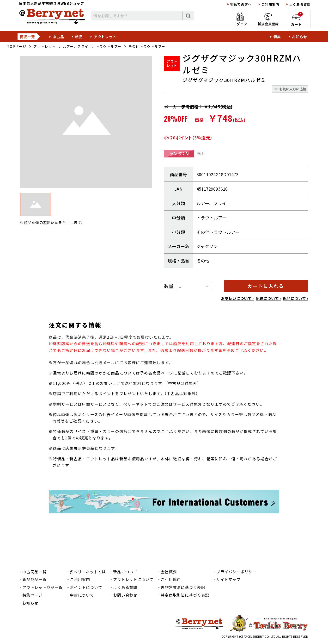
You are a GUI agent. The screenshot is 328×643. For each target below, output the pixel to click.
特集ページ (32, 595)
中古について (82, 595)
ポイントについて (86, 587)
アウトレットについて (133, 579)
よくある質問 (299, 4)
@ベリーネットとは (88, 571)
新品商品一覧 (34, 579)
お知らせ (299, 36)
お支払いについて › (237, 298)
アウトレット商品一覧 (42, 587)
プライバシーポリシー (236, 571)
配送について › (268, 298)
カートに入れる (266, 286)
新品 (79, 36)
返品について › (295, 298)
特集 (277, 36)
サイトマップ (228, 579)
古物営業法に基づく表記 (183, 587)
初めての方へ (240, 4)
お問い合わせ (125, 595)
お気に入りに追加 (292, 89)
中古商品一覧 (34, 571)
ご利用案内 (270, 4)
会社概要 (169, 571)
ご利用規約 (171, 579)
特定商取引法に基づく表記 (185, 595)
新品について (125, 571)
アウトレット (105, 36)
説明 (200, 153)
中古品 (58, 36)
